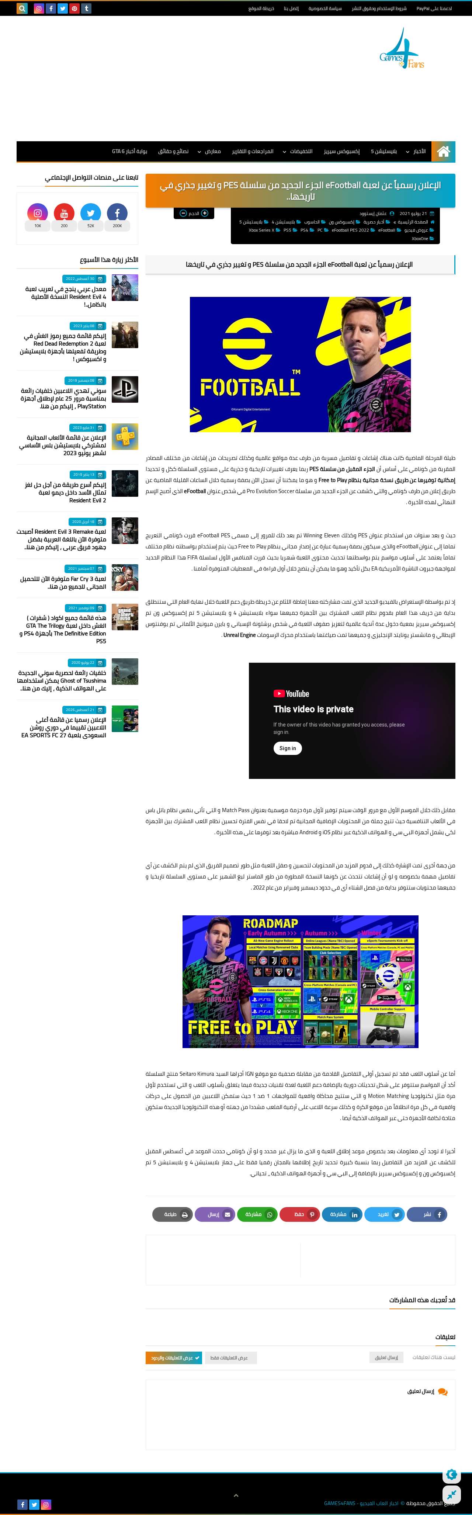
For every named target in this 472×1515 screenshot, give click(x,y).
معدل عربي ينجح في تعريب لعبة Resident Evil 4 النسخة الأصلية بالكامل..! (65, 296)
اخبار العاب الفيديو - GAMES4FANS (361, 1503)
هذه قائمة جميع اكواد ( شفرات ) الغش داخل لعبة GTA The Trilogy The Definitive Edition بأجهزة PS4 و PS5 (63, 629)
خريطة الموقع (261, 8)
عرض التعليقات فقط (229, 1357)
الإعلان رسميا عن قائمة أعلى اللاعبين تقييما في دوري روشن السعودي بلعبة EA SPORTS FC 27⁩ (63, 727)
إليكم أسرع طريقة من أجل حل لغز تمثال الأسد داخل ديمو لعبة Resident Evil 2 (65, 492)
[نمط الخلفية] (451, 1494)
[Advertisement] (151, 78)
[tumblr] (86, 8)
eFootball (386, 230)
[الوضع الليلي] (451, 1474)
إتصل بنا (291, 8)
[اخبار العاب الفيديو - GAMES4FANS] (401, 48)
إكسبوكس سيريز (342, 151)
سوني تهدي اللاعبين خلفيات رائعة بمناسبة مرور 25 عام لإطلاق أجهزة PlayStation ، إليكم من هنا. (63, 398)
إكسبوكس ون (341, 222)
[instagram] (39, 8)
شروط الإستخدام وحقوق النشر (379, 8)
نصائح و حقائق (173, 151)
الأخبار (419, 151)
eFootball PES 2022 (350, 230)
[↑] (236, 1495)
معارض (213, 151)
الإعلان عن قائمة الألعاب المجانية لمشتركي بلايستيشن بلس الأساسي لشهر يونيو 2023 (62, 445)
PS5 (287, 230)
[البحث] (22, 8)
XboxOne (420, 238)
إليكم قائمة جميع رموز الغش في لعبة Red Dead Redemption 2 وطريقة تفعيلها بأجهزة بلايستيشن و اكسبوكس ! (63, 347)
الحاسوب (312, 222)
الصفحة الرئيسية (413, 222)
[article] (227, 1259)
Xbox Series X (261, 230)
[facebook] (51, 8)
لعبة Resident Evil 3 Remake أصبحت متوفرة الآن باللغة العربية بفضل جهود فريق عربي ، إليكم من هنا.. (61, 539)
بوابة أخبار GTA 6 (129, 151)
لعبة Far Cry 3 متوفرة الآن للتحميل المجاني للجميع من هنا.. (63, 582)
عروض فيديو (416, 230)
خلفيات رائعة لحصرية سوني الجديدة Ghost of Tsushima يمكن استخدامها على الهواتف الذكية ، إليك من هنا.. (61, 680)
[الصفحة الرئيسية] (443, 151)
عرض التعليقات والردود (172, 1357)
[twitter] (63, 8)
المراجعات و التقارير (253, 151)
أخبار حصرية (374, 222)
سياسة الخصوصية (325, 8)
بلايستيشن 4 (283, 222)
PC (320, 230)
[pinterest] (74, 8)
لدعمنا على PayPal (434, 8)
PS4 (304, 230)
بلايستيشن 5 (384, 151)
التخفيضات (301, 151)
